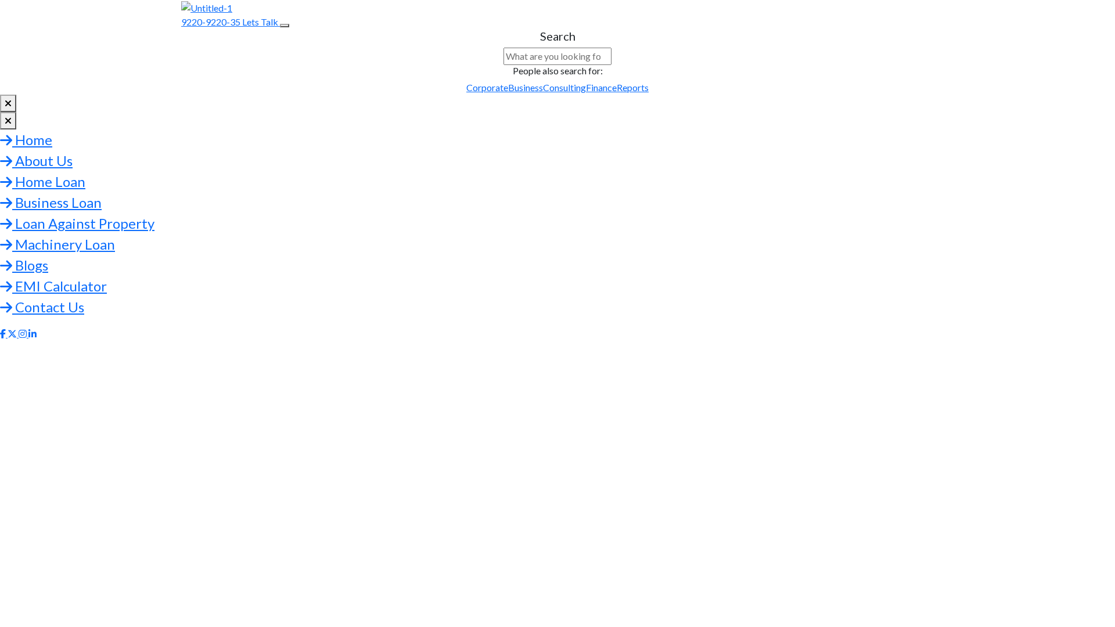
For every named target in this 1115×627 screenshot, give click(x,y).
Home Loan (48, 181)
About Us (42, 160)
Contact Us (48, 306)
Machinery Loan (63, 244)
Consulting (564, 87)
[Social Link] (4, 333)
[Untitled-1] (206, 6)
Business (525, 87)
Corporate (487, 87)
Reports (633, 87)
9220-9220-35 (211, 21)
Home (32, 139)
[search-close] (8, 103)
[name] (284, 25)
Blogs (30, 265)
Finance (601, 87)
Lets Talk (261, 21)
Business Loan (57, 202)
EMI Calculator (59, 286)
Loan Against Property (83, 223)
